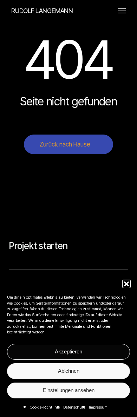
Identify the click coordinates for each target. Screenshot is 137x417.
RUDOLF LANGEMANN (42, 11)
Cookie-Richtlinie (45, 407)
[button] (126, 283)
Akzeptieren (68, 351)
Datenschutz (74, 407)
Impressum (98, 407)
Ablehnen (68, 371)
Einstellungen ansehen (68, 390)
